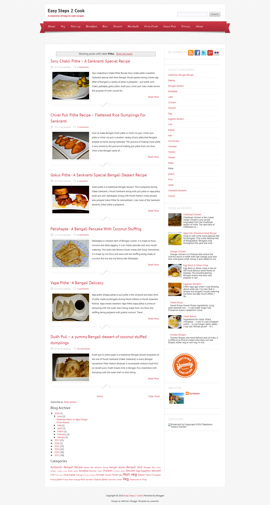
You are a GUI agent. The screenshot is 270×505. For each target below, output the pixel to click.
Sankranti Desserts (177, 190)
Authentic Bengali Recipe (67, 467)
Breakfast (91, 26)
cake (170, 96)
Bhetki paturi (73, 471)
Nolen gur (117, 474)
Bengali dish (134, 467)
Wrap (144, 479)
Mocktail (100, 474)
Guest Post (169, 26)
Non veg (75, 26)
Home (51, 26)
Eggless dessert (151, 470)
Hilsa (66, 474)
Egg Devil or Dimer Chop (195, 265)
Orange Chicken (178, 251)
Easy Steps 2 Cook (66, 11)
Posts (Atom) (70, 402)
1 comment (82, 181)
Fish (53, 474)
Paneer (141, 474)
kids (170, 135)
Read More (153, 96)
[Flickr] (216, 53)
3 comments (83, 127)
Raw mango (74, 479)
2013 (57, 452)
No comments (83, 348)
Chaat (99, 471)
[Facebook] (197, 53)
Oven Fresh (151, 26)
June (59, 416)
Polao (53, 479)
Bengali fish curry (152, 467)
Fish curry (59, 475)
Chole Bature (62, 422)
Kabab (72, 474)
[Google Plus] (210, 53)
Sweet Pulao (176, 302)
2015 (57, 446)
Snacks (97, 479)
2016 (57, 443)
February (62, 434)
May (59, 425)
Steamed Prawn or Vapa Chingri (71, 419)
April (60, 428)
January (61, 437)
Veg (63, 26)
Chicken (108, 470)
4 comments (83, 234)
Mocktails (133, 26)
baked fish (88, 467)
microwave (173, 140)
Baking (171, 80)
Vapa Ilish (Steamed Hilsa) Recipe (200, 233)
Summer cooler (115, 479)
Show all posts (124, 53)
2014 (57, 449)
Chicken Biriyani (178, 334)
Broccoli (92, 470)
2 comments (83, 67)
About (199, 26)
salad (170, 184)
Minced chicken (89, 475)
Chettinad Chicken (192, 214)
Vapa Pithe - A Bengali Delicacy (77, 282)
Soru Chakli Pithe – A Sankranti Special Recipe (90, 61)
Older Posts (154, 396)
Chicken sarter (119, 471)
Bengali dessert (117, 467)
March (60, 431)
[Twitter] (204, 53)
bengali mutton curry (59, 471)
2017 (57, 440)
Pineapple (156, 474)
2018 (57, 413)
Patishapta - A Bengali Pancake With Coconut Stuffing (96, 228)
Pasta (148, 474)
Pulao (66, 479)
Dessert (117, 26)
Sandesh (89, 479)
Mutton (108, 474)
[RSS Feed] (191, 53)
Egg (138, 470)
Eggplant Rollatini (192, 284)
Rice (105, 26)
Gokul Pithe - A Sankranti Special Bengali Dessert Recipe (99, 175)
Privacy (185, 26)
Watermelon (135, 479)
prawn (59, 479)
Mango (79, 474)
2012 (57, 455)
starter (104, 479)
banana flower (101, 467)
